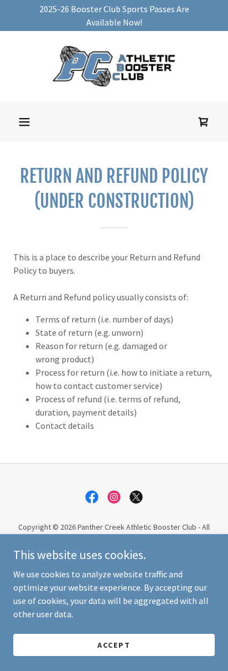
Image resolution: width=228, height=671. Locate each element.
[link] (114, 66)
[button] (24, 122)
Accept (114, 644)
